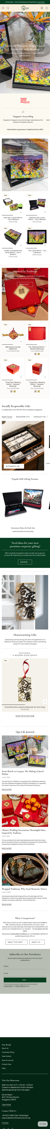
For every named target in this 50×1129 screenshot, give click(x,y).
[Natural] (35, 354)
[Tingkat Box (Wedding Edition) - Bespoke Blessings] (37, 369)
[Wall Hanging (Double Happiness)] (13, 333)
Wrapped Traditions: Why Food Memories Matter (24, 889)
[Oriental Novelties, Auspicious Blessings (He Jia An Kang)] (25, 681)
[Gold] (39, 354)
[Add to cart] (21, 212)
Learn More (41, 2)
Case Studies (6, 1056)
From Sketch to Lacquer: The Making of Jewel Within (23, 773)
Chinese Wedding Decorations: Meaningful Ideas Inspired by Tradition (24, 831)
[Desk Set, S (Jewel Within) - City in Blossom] (13, 204)
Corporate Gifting (8, 1052)
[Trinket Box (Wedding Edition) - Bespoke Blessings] (13, 369)
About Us (5, 1048)
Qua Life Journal (25, 732)
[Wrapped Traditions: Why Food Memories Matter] (25, 869)
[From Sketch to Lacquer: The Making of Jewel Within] (25, 751)
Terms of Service (20, 986)
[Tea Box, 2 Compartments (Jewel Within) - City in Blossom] (13, 237)
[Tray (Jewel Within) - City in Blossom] (37, 237)
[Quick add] (21, 342)
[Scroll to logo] (25, 101)
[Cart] (46, 8)
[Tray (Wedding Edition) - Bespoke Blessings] (37, 333)
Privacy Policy (8, 986)
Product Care (6, 1064)
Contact (5, 1123)
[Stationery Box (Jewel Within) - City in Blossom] (37, 204)
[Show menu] (3, 8)
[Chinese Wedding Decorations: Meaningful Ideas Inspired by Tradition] (25, 810)
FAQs (3, 1068)
